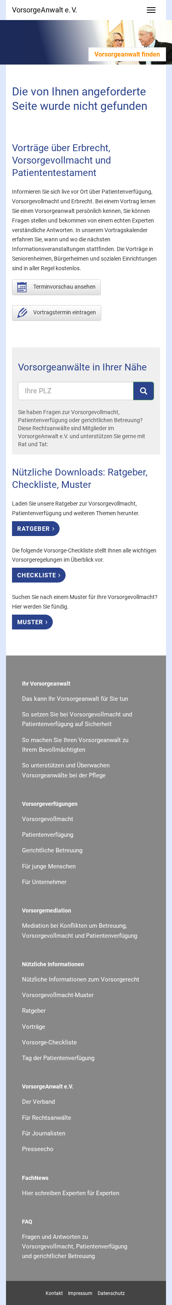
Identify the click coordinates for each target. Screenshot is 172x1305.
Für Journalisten (43, 1133)
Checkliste (39, 574)
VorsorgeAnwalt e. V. (44, 10)
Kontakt (54, 1293)
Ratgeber (36, 528)
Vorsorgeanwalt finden (127, 54)
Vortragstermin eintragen (64, 312)
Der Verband (38, 1101)
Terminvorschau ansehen (64, 286)
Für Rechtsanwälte (46, 1117)
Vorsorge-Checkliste (49, 1042)
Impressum (80, 1293)
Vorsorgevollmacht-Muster (58, 995)
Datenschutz (111, 1293)
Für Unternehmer (44, 882)
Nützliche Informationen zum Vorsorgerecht (80, 979)
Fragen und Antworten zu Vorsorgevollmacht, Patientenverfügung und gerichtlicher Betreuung (74, 1246)
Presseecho (38, 1149)
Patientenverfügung (47, 834)
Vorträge (33, 1026)
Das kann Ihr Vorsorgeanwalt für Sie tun (75, 698)
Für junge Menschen (49, 866)
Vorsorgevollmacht (47, 819)
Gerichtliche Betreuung (52, 850)
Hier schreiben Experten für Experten (70, 1193)
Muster (32, 621)
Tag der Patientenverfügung (58, 1058)
